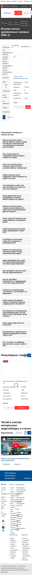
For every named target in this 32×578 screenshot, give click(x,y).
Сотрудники (25, 540)
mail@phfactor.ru (6, 493)
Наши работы (14, 550)
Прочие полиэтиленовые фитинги (5, 72)
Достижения (25, 544)
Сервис (12, 558)
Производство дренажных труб (20, 493)
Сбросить (8, 117)
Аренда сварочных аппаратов (19, 514)
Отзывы (12, 544)
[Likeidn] (3, 530)
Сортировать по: (15, 46)
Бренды (3, 1)
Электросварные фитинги (5, 66)
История (24, 538)
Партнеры (25, 559)
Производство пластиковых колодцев (20, 499)
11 (5, 87)
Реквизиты (25, 550)
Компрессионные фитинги (5, 53)
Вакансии (25, 542)
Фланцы (12, 519)
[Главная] (1, 22)
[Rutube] (3, 524)
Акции (8, 1)
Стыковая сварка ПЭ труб (19, 520)
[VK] (3, 521)
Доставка (14, 1)
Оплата (20, 1)
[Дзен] (3, 527)
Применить (4, 117)
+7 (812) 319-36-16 (3, 490)
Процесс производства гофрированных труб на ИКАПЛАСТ (15, 459)
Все (4, 50)
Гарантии (26, 1)
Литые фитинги (5, 62)
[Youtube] (3, 534)
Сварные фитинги (5, 58)
